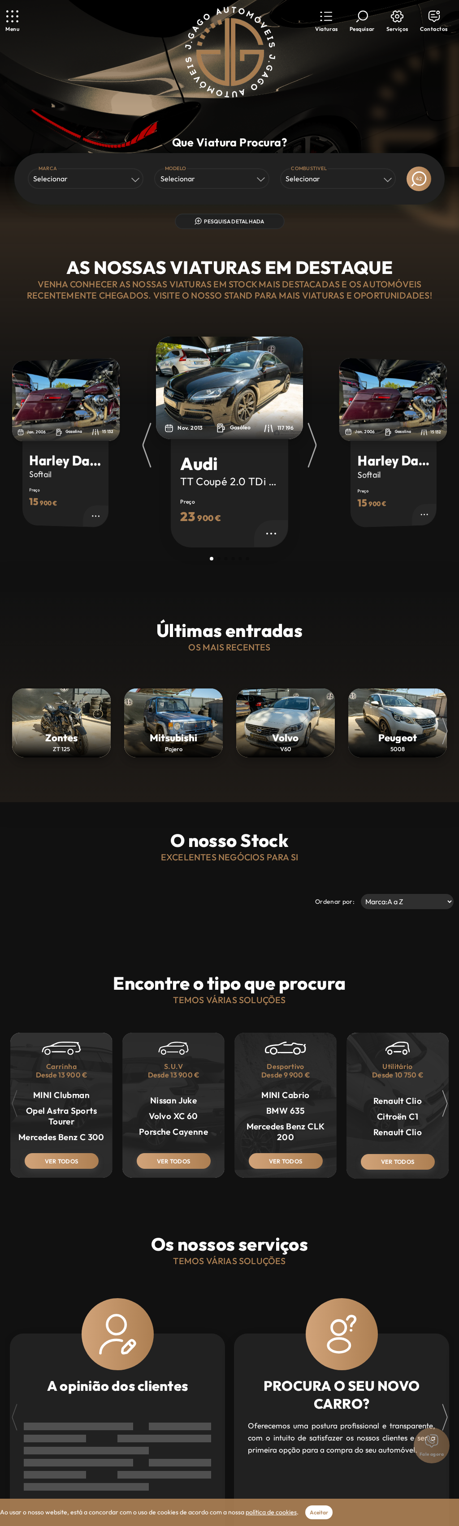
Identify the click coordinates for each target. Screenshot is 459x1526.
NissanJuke (173, 1100)
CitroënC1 (397, 1116)
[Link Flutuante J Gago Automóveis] (230, 52)
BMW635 (285, 1110)
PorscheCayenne (173, 1131)
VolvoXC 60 (173, 1116)
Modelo (175, 168)
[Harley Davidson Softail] (229, 388)
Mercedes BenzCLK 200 (286, 1131)
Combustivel (309, 168)
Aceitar (319, 1512)
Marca (48, 168)
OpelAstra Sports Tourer (61, 1116)
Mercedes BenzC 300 (61, 1137)
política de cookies (271, 1512)
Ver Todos (61, 1161)
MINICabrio (285, 1095)
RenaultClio (397, 1100)
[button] (326, 21)
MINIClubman (61, 1095)
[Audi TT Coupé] (66, 399)
